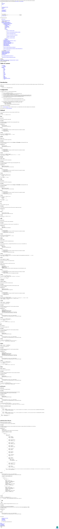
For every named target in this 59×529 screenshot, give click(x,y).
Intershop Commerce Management (6, 22)
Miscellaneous (4, 54)
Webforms (6, 39)
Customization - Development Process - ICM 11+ (10, 40)
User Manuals (3, 10)
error (4, 73)
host (4, 68)
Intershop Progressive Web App (6, 52)
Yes (1, 526)
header (4, 69)
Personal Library (4, 15)
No (1, 527)
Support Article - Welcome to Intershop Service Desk (8, 57)
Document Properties (3, 61)
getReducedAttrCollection (7, 78)
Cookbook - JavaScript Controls (11, 36)
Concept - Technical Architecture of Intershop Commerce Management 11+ (13, 48)
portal (2, 4)
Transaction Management (7, 45)
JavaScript (6, 29)
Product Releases (4, 11)
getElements (5, 77)
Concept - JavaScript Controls (10, 30)
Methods (3, 67)
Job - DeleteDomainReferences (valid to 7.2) (7, 55)
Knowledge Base (2, 523)
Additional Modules (4, 53)
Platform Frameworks (6, 44)
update (4, 76)
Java (5, 28)
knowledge (3, 3)
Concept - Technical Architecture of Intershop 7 (10, 47)
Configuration (3, 66)
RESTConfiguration (9, 108)
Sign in (3, 8)
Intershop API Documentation (6, 51)
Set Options (57, 528)
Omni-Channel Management (7, 43)
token (4, 72)
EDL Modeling (7, 26)
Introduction (3, 65)
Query (6, 38)
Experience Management (7, 41)
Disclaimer (2, 516)
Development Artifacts (6, 24)
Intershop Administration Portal (6, 20)
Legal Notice (21, 1)
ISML (6, 27)
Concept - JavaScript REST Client (11, 33)
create (4, 74)
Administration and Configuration (8, 23)
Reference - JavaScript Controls (11, 37)
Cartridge (6, 25)
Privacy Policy (17, 1)
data (4, 70)
